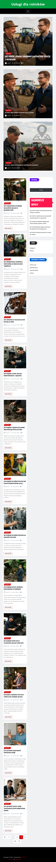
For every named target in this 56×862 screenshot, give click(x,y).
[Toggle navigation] (28, 11)
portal (11, 63)
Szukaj (34, 180)
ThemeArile (18, 859)
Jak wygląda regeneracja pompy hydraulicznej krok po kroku (14, 428)
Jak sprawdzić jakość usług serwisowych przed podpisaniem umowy (14, 808)
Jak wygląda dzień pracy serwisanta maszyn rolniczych (13, 642)
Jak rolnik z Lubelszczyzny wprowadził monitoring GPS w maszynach (21, 165)
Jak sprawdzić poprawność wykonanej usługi (12, 751)
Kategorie (32, 248)
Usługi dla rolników (28, 4)
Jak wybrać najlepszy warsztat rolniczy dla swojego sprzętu (14, 696)
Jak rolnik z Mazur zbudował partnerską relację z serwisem (19, 113)
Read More (8, 228)
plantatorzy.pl (34, 267)
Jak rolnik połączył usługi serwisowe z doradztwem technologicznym (25, 58)
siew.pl (32, 273)
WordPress (24, 857)
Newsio (11, 859)
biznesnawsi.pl (34, 270)
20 (15, 841)
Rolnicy (32, 251)
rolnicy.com (33, 265)
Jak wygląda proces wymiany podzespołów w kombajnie (13, 588)
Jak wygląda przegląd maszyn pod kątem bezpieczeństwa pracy (15, 482)
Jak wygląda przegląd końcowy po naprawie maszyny (15, 536)
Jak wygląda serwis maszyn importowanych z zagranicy (13, 374)
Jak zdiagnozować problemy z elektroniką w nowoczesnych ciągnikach (13, 264)
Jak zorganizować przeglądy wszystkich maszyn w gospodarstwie (13, 208)
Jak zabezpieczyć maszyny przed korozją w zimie (14, 321)
